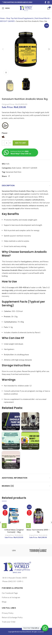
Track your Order (9, 622)
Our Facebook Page (10, 593)
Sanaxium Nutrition (13, 172)
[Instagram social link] (48, 2)
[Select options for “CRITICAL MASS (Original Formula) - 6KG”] (4, 525)
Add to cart (20, 143)
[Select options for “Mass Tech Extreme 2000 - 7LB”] (28, 525)
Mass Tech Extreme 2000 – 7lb (38, 531)
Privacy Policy (7, 613)
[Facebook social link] (45, 2)
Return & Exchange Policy (12, 617)
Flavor (4, 133)
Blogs (4, 602)
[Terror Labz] (38, 550)
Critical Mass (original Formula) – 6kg (14, 531)
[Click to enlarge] (6, 72)
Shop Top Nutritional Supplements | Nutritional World (27, 18)
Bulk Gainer (16, 168)
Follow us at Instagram (11, 597)
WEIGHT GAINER (7, 21)
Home (2, 18)
